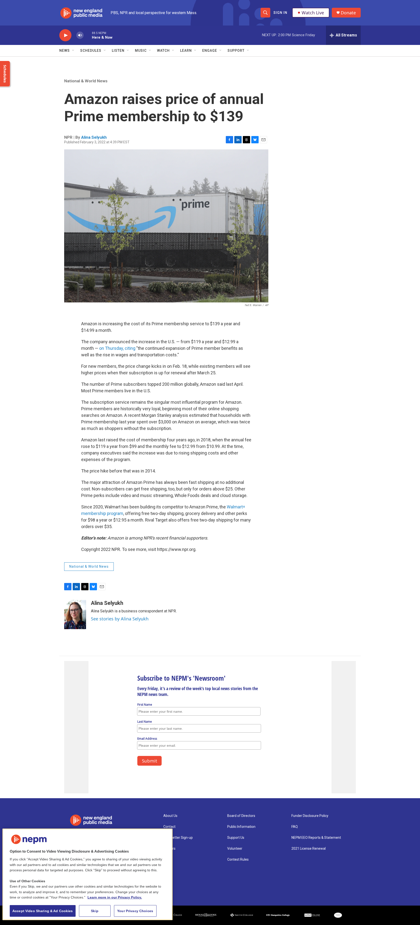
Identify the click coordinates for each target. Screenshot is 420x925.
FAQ (294, 827)
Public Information (241, 827)
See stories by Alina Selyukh (120, 619)
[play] (65, 35)
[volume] (80, 35)
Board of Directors (241, 816)
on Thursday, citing (117, 348)
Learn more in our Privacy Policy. (115, 897)
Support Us (235, 837)
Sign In (280, 13)
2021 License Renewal (308, 848)
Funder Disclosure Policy (309, 816)
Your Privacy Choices (135, 911)
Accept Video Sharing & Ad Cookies (42, 911)
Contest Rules (238, 859)
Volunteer (234, 848)
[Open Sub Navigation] (73, 50)
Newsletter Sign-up (178, 837)
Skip (94, 911)
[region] (87, 874)
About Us (170, 816)
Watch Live (313, 13)
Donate (348, 12)
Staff (167, 859)
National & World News (85, 80)
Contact (169, 827)
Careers (169, 848)
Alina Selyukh (94, 137)
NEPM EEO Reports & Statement (316, 837)
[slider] (87, 35)
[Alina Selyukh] (75, 614)
